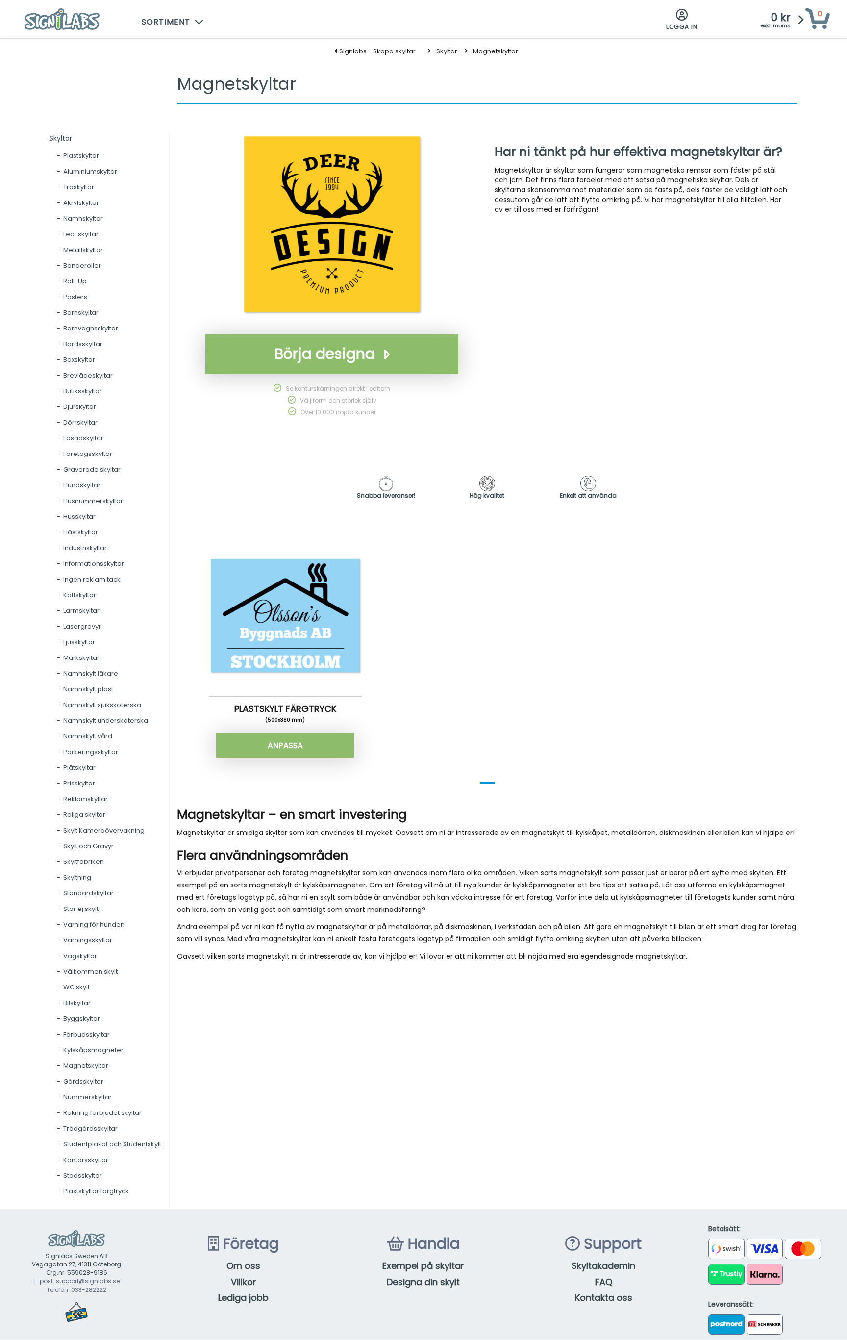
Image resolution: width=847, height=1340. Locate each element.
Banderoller (82, 265)
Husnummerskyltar (93, 501)
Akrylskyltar (81, 202)
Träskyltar (78, 187)
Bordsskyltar (82, 344)
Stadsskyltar (82, 1175)
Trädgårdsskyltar (90, 1128)
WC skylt (76, 987)
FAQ (603, 1282)
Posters (75, 297)
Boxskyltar (79, 359)
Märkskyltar (81, 657)
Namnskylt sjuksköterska (102, 704)
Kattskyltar (79, 595)
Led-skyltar (81, 234)
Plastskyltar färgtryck (96, 1191)
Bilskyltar (77, 1003)
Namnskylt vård (87, 736)
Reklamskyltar (85, 799)
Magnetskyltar (495, 51)
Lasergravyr (82, 626)
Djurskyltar (79, 406)
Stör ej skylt (81, 908)
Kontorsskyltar (85, 1159)
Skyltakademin (603, 1266)
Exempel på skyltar (423, 1266)
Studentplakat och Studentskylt (112, 1144)
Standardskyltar (88, 893)
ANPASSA (285, 745)
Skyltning (77, 877)
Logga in (682, 27)
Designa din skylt (423, 1282)
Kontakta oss (603, 1297)
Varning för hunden (94, 924)
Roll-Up (75, 281)
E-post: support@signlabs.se (76, 1281)
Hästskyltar (80, 532)
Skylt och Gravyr (88, 846)
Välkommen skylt (90, 971)
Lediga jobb (243, 1297)
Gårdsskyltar (83, 1081)
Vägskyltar (80, 956)
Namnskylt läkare (90, 673)
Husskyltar (79, 516)
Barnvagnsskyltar (90, 328)
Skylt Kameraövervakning (104, 830)
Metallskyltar (83, 249)
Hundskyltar (81, 485)
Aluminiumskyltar (90, 171)
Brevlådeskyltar (88, 375)
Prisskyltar (79, 783)
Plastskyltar (81, 155)
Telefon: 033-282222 (76, 1290)
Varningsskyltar (87, 940)
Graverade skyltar (92, 469)
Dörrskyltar (80, 422)
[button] (173, 19)
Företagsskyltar (87, 453)
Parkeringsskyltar (90, 752)
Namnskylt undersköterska (105, 720)
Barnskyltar (81, 312)
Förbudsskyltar (86, 1034)
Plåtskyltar (79, 767)
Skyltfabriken (83, 861)
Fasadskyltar (83, 438)
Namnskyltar (83, 218)
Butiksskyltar (82, 391)
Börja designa (324, 353)
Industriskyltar (85, 548)
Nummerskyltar (87, 1097)
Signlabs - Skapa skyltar (377, 51)
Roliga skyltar (84, 814)
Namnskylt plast (88, 689)
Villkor (243, 1282)
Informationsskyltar (93, 563)
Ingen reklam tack (92, 579)
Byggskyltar (81, 1018)
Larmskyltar (81, 610)
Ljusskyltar (79, 642)
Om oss (243, 1266)
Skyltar (446, 51)
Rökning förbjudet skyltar (102, 1112)
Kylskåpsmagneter (93, 1050)
